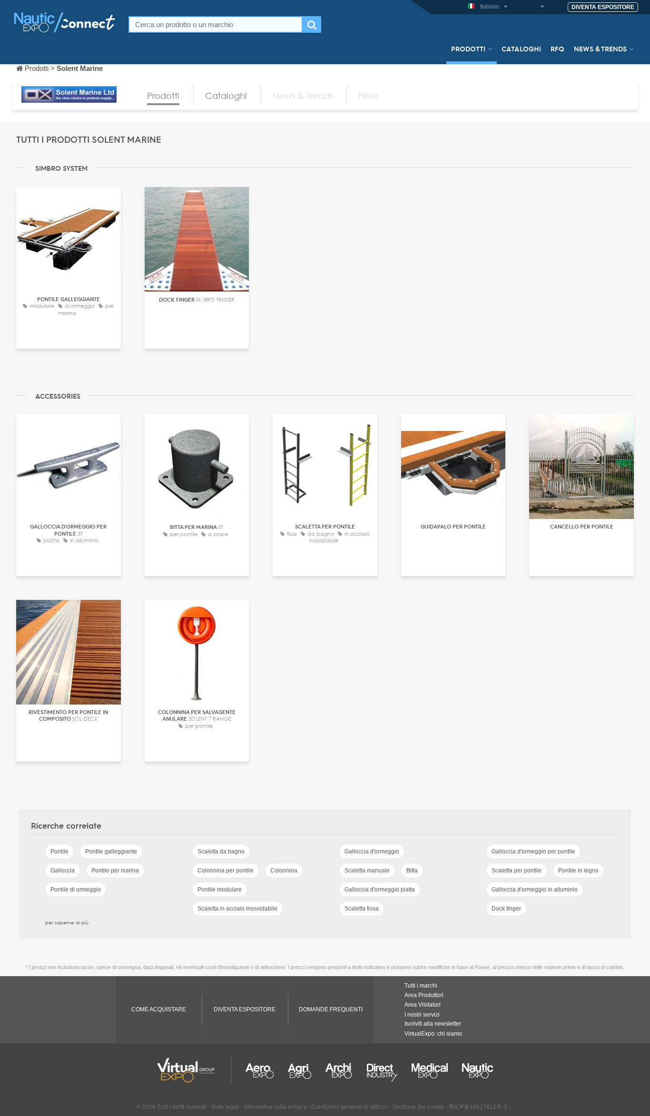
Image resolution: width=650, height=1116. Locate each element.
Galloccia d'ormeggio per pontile (533, 851)
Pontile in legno (578, 870)
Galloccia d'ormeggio (372, 851)
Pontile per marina (115, 870)
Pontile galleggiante (111, 851)
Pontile (59, 851)
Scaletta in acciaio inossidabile (237, 908)
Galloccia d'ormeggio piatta (380, 889)
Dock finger (506, 908)
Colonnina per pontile (225, 870)
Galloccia (62, 870)
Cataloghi (521, 48)
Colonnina (283, 870)
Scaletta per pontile (517, 870)
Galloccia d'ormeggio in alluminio (535, 889)
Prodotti (468, 48)
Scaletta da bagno (221, 851)
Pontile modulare (219, 889)
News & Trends (600, 48)
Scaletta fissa (362, 908)
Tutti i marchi (420, 985)
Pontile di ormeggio (75, 889)
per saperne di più (67, 922)
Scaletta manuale (367, 870)
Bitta (412, 870)
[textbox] (215, 24)
